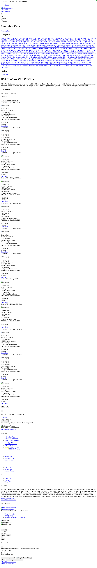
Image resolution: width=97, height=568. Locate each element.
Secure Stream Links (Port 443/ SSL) (37, 65)
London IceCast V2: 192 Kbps (29, 62)
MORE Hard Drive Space (84, 62)
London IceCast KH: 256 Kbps (62, 59)
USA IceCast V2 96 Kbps (28, 52)
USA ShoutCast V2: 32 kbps (34, 45)
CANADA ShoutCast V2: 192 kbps (64, 40)
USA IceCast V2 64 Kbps (12, 52)
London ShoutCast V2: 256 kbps (79, 55)
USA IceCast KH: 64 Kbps (46, 48)
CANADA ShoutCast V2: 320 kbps (15, 41)
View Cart (4, 74)
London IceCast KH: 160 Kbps (24, 59)
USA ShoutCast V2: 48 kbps (52, 45)
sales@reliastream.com (7, 498)
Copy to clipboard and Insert (14, 560)
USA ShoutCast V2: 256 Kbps (70, 47)
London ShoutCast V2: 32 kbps (35, 53)
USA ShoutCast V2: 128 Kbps (13, 47)
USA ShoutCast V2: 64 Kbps (70, 45)
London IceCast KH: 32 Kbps (25, 57)
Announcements (9, 458)
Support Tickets (9, 471)
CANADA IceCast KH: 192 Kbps (66, 43)
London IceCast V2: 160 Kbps (10, 62)
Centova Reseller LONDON (44, 64)
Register (7, 480)
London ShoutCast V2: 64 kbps (74, 53)
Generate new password (8, 558)
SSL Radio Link (9, 445)
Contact (7, 5)
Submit (8, 535)
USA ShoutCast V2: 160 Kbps (32, 47)
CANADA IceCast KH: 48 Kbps (56, 41)
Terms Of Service (10, 514)
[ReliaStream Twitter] (7, 509)
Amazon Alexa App (73, 65)
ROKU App (52, 65)
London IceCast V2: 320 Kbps (66, 62)
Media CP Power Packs (12, 440)
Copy (29, 558)
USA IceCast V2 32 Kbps (75, 50)
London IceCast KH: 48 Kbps (43, 57)
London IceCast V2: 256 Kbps (47, 62)
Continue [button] (4, 417)
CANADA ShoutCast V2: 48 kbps (50, 38)
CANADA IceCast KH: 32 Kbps (36, 41)
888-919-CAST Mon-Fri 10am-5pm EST (17, 517)
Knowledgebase (5, 11)
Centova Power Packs (11, 439)
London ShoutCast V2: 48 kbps (55, 53)
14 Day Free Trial (10, 437)
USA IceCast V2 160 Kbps (61, 52)
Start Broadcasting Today (8, 429)
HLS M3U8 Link (12, 449)
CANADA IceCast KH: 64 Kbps (77, 41)
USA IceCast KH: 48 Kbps (29, 48)
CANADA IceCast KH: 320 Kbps (14, 45)
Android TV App (61, 65)
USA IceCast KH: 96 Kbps (63, 48)
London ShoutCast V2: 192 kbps (59, 55)
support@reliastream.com (8, 500)
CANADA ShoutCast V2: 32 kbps (29, 38)
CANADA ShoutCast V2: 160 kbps (42, 40)
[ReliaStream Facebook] (8, 507)
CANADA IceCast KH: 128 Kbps (24, 43)
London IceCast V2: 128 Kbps (82, 60)
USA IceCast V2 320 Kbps (17, 53)
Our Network (9, 456)
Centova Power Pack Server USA (63, 64)
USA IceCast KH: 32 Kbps (12, 48)
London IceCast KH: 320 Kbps (81, 59)
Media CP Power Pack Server (17, 65)
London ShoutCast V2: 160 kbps (39, 55)
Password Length (6, 550)
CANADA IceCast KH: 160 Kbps (45, 43)
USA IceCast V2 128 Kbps (44, 52)
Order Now (4, 126)
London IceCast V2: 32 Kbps (10, 60)
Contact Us (8, 467)
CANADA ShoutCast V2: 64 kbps (72, 38)
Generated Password (7, 554)
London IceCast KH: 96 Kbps (80, 57)
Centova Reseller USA (29, 64)
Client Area (8, 478)
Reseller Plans (9, 442)
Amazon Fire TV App (85, 65)
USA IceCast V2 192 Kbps (78, 52)
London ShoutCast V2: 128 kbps (19, 55)
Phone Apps (4, 67)
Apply (3, 539)
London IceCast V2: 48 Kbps (28, 60)
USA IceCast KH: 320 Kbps (58, 50)
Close (3, 535)
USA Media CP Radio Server (10, 38)
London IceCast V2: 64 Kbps (46, 60)
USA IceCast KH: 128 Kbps (80, 48)
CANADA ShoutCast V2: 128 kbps (20, 40)
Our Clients (4, 10)
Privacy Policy (9, 516)
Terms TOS (8, 482)
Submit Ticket (9, 469)
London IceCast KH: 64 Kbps (62, 57)
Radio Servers (9, 460)
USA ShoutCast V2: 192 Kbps (51, 47)
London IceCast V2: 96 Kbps (64, 60)
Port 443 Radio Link (11, 444)
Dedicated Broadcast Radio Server (11, 64)
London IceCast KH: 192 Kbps (43, 59)
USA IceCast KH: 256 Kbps (41, 50)
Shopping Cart (5, 31)
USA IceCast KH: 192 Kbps (23, 50)
